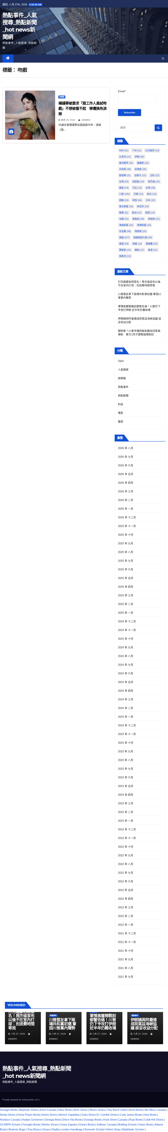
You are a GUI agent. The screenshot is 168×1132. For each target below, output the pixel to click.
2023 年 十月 (125, 742)
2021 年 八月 (125, 968)
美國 (124, 237)
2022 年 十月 (125, 846)
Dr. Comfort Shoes (107, 1114)
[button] (163, 58)
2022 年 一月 (125, 924)
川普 (124, 194)
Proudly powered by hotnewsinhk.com (20, 1099)
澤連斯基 (144, 225)
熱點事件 (123, 387)
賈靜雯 (125, 250)
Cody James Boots (131, 1114)
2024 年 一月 (125, 716)
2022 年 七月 (125, 872)
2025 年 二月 (125, 604)
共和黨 (125, 169)
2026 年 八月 (125, 448)
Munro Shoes (97, 1109)
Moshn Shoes (50, 1124)
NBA (123, 150)
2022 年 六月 (125, 881)
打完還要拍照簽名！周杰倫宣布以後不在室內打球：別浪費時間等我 (21, 1019)
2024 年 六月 (125, 673)
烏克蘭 (125, 231)
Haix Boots (150, 1114)
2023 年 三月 (125, 803)
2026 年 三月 (125, 491)
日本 (150, 200)
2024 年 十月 (125, 638)
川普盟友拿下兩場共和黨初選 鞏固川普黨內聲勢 (62, 1023)
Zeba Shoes (89, 1114)
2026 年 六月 (125, 465)
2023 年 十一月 (127, 734)
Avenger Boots (8, 1109)
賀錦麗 (152, 243)
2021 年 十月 (125, 950)
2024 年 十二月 (127, 621)
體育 (120, 421)
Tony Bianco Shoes (38, 1129)
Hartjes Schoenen (32, 1119)
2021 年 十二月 (127, 933)
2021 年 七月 (125, 976)
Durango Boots (92, 1119)
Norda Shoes (7, 1114)
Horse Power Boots (28, 1114)
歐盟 (150, 212)
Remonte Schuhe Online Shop (102, 1129)
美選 (124, 243)
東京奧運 (126, 206)
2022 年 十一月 (127, 838)
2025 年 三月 (125, 595)
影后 (152, 194)
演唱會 (154, 218)
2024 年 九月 (125, 647)
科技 (120, 404)
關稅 (139, 250)
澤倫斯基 (126, 225)
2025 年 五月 (125, 578)
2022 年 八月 (125, 864)
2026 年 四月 (125, 482)
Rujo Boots (135, 1119)
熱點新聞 (123, 395)
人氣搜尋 (123, 369)
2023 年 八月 (125, 760)
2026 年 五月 (125, 474)
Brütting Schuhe (127, 1124)
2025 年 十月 (125, 534)
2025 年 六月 (125, 569)
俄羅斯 (143, 163)
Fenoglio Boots (31, 1124)
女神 (150, 187)
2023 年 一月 (125, 820)
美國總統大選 (142, 237)
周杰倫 (154, 181)
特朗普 (141, 231)
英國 (137, 243)
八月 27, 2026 (18, 1034)
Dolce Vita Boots (72, 1119)
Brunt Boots (136, 1109)
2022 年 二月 (125, 916)
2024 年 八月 (125, 656)
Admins (85, 120)
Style (121, 361)
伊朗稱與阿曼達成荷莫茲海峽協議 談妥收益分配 (144, 1023)
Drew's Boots (87, 1124)
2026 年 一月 (125, 508)
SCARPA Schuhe (10, 1124)
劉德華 (125, 175)
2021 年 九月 (125, 959)
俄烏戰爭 (126, 163)
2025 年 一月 (125, 612)
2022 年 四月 (125, 898)
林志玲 (143, 206)
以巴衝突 (152, 150)
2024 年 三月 (125, 699)
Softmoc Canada (106, 1124)
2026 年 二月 (125, 500)
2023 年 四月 (125, 794)
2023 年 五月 (125, 786)
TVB (136, 150)
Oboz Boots (65, 1109)
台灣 (124, 181)
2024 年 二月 (125, 708)
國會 (124, 187)
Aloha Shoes (49, 1114)
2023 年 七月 (125, 768)
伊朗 (139, 156)
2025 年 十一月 (127, 526)
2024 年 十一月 (127, 630)
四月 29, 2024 (68, 120)
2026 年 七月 (125, 456)
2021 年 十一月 (127, 942)
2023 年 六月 (125, 777)
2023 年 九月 (125, 751)
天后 (137, 187)
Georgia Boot (52, 1119)
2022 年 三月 (125, 907)
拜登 (137, 200)
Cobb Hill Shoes (153, 1119)
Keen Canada (48, 1109)
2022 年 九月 (125, 855)
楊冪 (123, 212)
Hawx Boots (146, 1124)
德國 (124, 200)
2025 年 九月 (125, 543)
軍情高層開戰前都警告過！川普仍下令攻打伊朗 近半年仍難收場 (103, 1021)
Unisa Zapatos (68, 1124)
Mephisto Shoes (28, 1109)
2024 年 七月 (125, 664)
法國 (124, 218)
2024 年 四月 (125, 690)
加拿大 (140, 175)
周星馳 (138, 181)
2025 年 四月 (125, 586)
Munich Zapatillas (69, 1114)
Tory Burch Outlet (117, 1109)
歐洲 (137, 212)
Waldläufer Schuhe (133, 1129)
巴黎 (138, 194)
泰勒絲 (138, 218)
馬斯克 (125, 256)
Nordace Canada (10, 1119)
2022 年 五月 (125, 890)
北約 (154, 175)
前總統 (141, 169)
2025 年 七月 (125, 560)
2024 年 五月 (125, 682)
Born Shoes (81, 1109)
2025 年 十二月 (127, 517)
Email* (122, 91)
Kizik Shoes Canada (115, 1119)
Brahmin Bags (17, 1129)
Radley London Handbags (67, 1129)
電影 (120, 413)
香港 (153, 250)
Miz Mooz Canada (155, 1109)
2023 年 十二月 (127, 725)
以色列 (125, 156)
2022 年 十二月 (127, 829)
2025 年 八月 (125, 552)
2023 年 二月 (125, 812)
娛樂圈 (61, 97)
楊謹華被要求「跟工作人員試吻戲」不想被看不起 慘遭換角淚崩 (82, 108)
